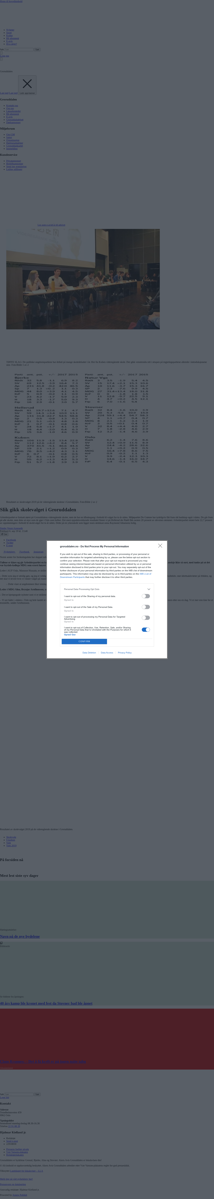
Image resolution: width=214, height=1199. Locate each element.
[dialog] (107, 600)
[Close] (161, 547)
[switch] (146, 596)
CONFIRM (84, 641)
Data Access (107, 652)
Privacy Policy (125, 652)
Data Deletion (89, 652)
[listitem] (107, 589)
